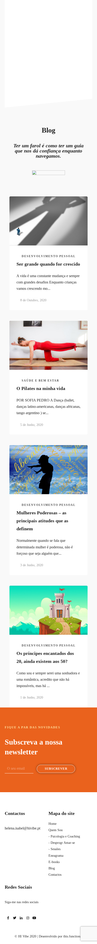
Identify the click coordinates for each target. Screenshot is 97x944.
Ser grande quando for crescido (48, 264)
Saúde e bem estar (40, 380)
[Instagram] (27, 918)
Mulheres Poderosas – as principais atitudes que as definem (42, 520)
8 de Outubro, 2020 (33, 300)
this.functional (72, 936)
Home (52, 824)
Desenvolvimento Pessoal (49, 256)
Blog (51, 868)
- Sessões (54, 849)
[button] (90, 6)
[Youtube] (34, 918)
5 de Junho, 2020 (31, 425)
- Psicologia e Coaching (64, 836)
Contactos (54, 874)
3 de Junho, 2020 (31, 565)
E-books (54, 862)
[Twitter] (14, 918)
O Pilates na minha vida (40, 388)
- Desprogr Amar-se (61, 843)
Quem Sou (55, 830)
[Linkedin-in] (21, 918)
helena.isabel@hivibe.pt (22, 828)
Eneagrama (55, 855)
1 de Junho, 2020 (31, 697)
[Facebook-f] (8, 918)
